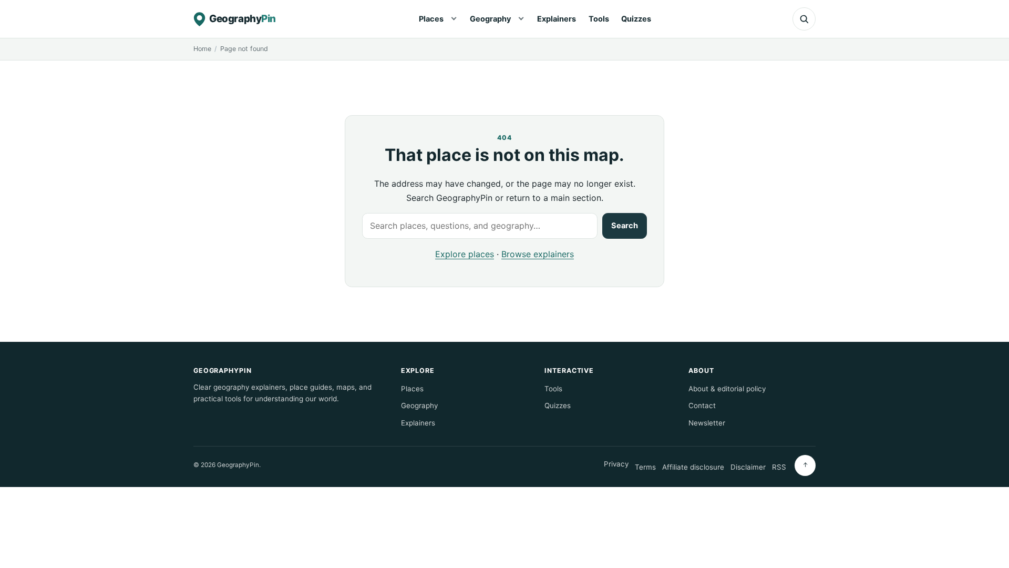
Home (202, 49)
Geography (490, 19)
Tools (599, 19)
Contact (702, 405)
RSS (779, 467)
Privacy (616, 464)
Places (431, 19)
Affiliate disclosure (693, 467)
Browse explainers (537, 254)
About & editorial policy (727, 388)
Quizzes (636, 19)
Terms (645, 467)
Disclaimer (748, 467)
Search (624, 225)
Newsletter (706, 423)
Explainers (556, 19)
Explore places (464, 254)
